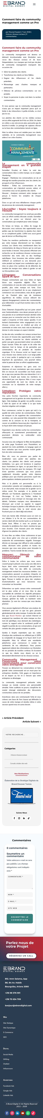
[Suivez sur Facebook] (14, 818)
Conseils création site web (18, 763)
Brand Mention (16, 616)
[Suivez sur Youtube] (23, 1113)
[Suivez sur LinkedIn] (24, 818)
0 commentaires (16, 35)
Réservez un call (21, 956)
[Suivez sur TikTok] (29, 818)
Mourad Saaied (14, 32)
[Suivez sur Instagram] (19, 818)
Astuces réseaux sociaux (15, 34)
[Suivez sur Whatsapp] (28, 1113)
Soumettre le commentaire (20, 918)
